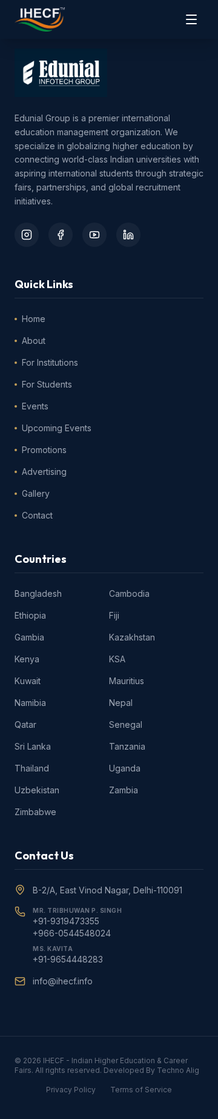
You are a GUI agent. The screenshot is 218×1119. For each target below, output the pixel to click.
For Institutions (50, 362)
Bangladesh (38, 593)
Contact (37, 515)
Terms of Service (141, 1089)
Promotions (44, 450)
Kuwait (28, 681)
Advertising (44, 471)
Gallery (36, 493)
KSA (117, 659)
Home (33, 319)
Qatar (25, 724)
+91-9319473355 (66, 921)
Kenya (27, 659)
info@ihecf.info (63, 981)
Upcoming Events (56, 428)
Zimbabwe (35, 812)
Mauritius (126, 681)
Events (35, 406)
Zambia (123, 790)
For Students (47, 384)
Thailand (32, 768)
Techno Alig (178, 1070)
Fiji (114, 615)
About (33, 340)
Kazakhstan (132, 637)
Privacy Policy (71, 1089)
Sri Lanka (33, 746)
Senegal (125, 724)
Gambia (29, 637)
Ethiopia (30, 615)
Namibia (30, 702)
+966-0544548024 (72, 933)
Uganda (124, 768)
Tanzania (127, 746)
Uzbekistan (37, 790)
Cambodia (129, 593)
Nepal (121, 702)
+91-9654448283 (68, 959)
